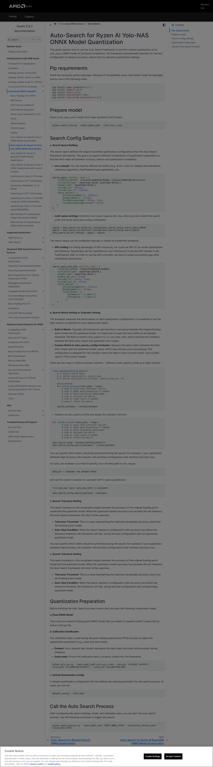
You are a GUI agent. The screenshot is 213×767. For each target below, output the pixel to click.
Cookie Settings (152, 756)
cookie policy (54, 764)
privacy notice (36, 764)
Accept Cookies (173, 756)
